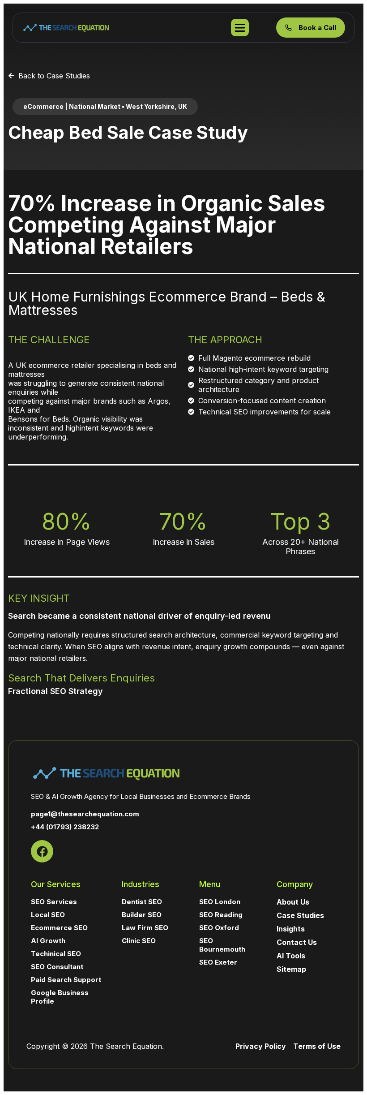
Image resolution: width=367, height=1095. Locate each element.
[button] (105, 106)
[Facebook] (42, 851)
